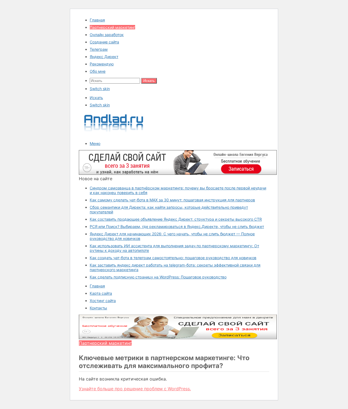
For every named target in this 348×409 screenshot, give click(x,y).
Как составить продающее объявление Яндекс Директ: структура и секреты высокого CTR (176, 219)
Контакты (98, 308)
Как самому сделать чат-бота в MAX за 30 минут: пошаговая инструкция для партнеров (172, 200)
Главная (97, 20)
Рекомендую (102, 64)
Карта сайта (101, 293)
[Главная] (114, 134)
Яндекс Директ (104, 56)
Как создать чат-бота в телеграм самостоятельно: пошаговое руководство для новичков (173, 257)
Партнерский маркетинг (112, 27)
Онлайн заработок (107, 34)
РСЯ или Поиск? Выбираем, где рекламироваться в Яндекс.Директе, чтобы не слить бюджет (177, 226)
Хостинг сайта (103, 300)
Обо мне (97, 71)
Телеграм (99, 49)
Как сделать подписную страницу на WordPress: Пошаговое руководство (158, 277)
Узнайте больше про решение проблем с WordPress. (135, 388)
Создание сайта (104, 42)
